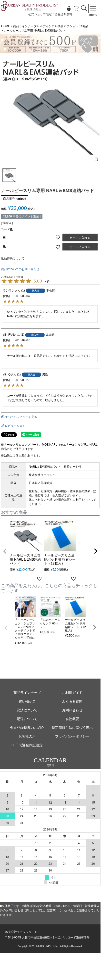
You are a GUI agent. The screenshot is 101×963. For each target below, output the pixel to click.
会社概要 (72, 719)
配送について (27, 719)
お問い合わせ (72, 710)
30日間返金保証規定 (27, 745)
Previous (6, 628)
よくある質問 (72, 701)
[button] (5, 551)
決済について (27, 710)
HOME (5, 26)
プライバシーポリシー (72, 736)
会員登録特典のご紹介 (27, 728)
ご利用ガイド (72, 693)
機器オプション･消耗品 (73, 26)
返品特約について (12, 258)
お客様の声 (27, 736)
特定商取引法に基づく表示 (72, 728)
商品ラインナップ (25, 26)
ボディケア (47, 26)
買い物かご (27, 701)
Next (95, 627)
